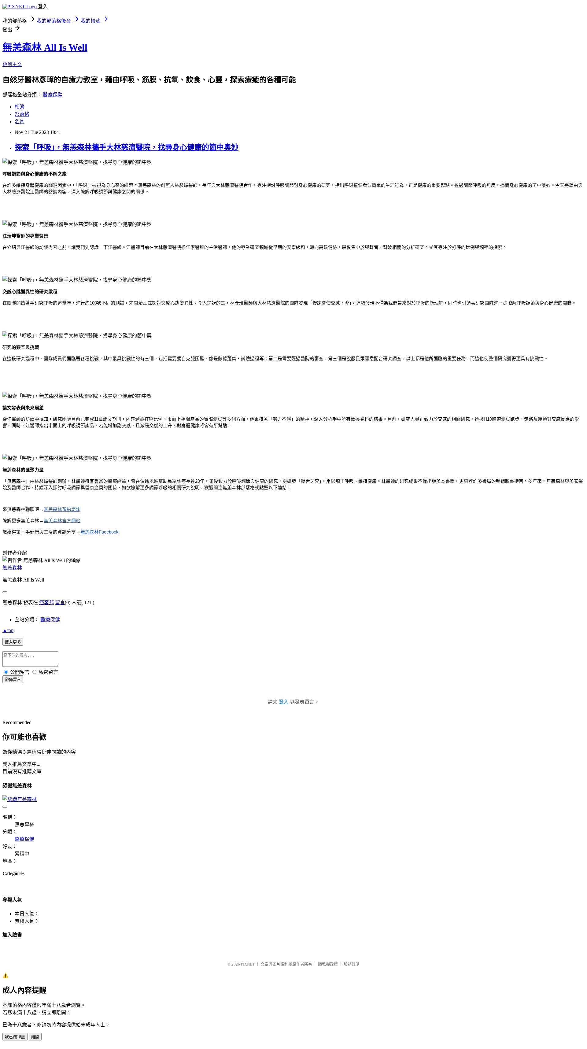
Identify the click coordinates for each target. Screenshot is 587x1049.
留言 (60, 602)
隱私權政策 (328, 964)
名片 (19, 121)
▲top (7, 630)
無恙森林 (12, 567)
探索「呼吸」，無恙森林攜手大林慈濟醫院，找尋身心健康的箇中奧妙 (126, 147)
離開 (35, 1037)
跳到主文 (12, 64)
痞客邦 (46, 602)
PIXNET (248, 964)
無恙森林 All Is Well (44, 47)
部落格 (22, 114)
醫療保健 (52, 94)
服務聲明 (352, 964)
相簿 (19, 106)
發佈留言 (13, 679)
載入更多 (13, 642)
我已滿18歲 (15, 1037)
